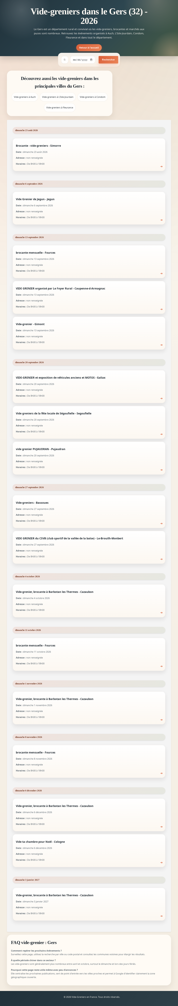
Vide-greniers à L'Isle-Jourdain (57, 96)
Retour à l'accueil (89, 47)
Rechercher (108, 60)
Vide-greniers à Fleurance (59, 107)
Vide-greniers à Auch (25, 96)
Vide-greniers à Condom (92, 96)
